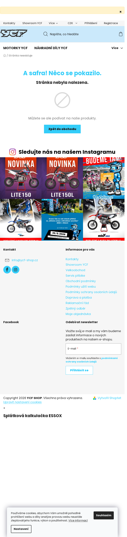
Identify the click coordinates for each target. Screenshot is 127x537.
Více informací (78, 520)
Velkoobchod (75, 270)
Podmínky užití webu (81, 286)
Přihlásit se (79, 370)
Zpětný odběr (75, 308)
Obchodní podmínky (81, 281)
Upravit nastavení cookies (22, 402)
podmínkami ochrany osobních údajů (92, 360)
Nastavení (21, 529)
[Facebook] (7, 269)
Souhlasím (103, 515)
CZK (71, 23)
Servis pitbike (75, 275)
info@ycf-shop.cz (25, 260)
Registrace (111, 23)
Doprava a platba (79, 297)
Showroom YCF (32, 23)
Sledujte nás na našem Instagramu (67, 152)
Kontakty (9, 23)
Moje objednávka (78, 314)
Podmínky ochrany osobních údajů (91, 292)
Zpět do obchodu (62, 129)
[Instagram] (15, 269)
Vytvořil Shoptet (109, 398)
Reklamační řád (77, 303)
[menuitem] (15, 48)
